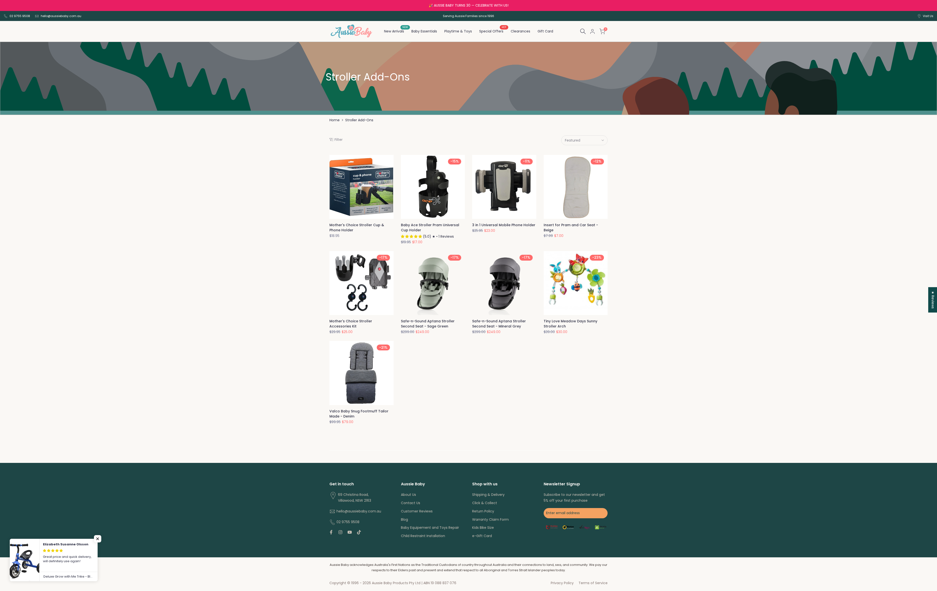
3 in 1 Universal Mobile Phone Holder (503, 225)
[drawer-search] (583, 31)
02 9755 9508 (20, 16)
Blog (404, 519)
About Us (408, 494)
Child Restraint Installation (423, 535)
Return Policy (483, 511)
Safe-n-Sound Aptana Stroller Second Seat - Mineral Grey (499, 324)
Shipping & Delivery (488, 494)
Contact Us (410, 502)
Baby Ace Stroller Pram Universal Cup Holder (430, 228)
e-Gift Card (482, 535)
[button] (97, 538)
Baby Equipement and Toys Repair (430, 527)
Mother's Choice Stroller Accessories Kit (350, 324)
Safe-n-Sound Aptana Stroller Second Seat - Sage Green (428, 324)
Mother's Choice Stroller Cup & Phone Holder (356, 228)
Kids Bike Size (483, 527)
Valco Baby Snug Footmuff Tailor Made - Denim (358, 414)
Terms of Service (593, 583)
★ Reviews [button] (932, 300)
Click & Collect (484, 502)
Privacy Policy (562, 583)
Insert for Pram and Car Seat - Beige (571, 228)
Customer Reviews (417, 511)
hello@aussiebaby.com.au (61, 16)
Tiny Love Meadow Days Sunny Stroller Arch (570, 324)
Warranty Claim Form (490, 519)
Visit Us (928, 16)
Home (334, 120)
